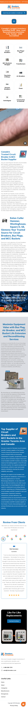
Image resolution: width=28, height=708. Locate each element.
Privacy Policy (14, 705)
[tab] (3, 539)
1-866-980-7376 (7, 667)
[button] (14, 21)
